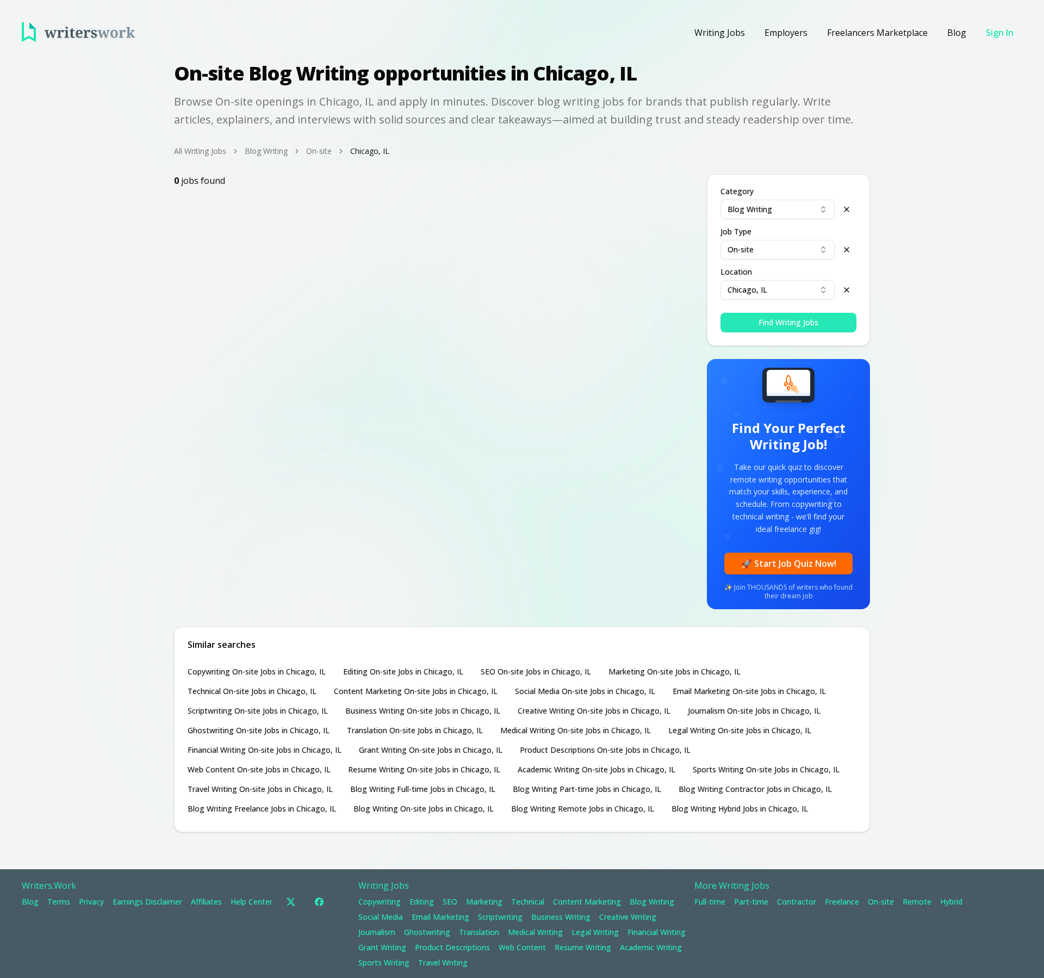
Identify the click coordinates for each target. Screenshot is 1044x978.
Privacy (91, 901)
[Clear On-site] (846, 249)
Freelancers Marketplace (877, 33)
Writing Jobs (719, 33)
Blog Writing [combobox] (750, 209)
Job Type (735, 232)
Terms (58, 901)
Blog (956, 33)
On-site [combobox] (741, 249)
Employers (786, 33)
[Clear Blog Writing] (846, 209)
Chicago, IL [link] (369, 151)
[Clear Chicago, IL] (846, 290)
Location (736, 272)
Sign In (1000, 33)
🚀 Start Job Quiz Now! (788, 564)
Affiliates (206, 901)
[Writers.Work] (78, 32)
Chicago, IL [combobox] (747, 289)
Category (737, 191)
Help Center (251, 901)
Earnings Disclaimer (147, 901)
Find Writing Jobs (788, 322)
